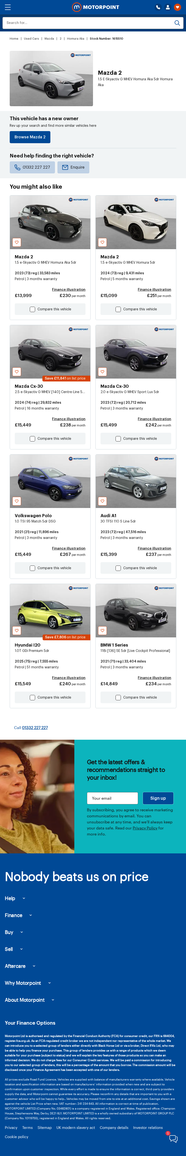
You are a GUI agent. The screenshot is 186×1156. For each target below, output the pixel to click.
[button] (8, 7)
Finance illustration (68, 289)
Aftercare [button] (15, 965)
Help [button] (10, 898)
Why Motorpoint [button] (23, 982)
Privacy (11, 1127)
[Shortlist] (177, 7)
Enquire (77, 167)
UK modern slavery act (75, 1127)
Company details (114, 1127)
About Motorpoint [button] (25, 999)
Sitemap (45, 1127)
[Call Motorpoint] (158, 7)
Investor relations (148, 1127)
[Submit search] (177, 23)
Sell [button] (9, 949)
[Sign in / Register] (167, 7)
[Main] (95, 7)
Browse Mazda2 (30, 137)
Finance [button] (13, 915)
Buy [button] (9, 932)
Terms (27, 1127)
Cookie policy (16, 1136)
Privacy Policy (145, 828)
